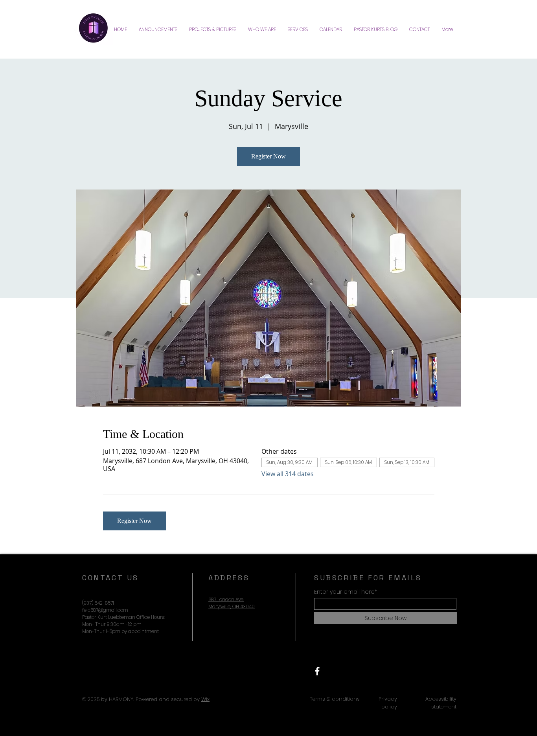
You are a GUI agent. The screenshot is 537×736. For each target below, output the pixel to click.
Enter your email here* (345, 591)
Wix (205, 699)
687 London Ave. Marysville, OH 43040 (231, 603)
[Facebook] (317, 671)
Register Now (268, 156)
